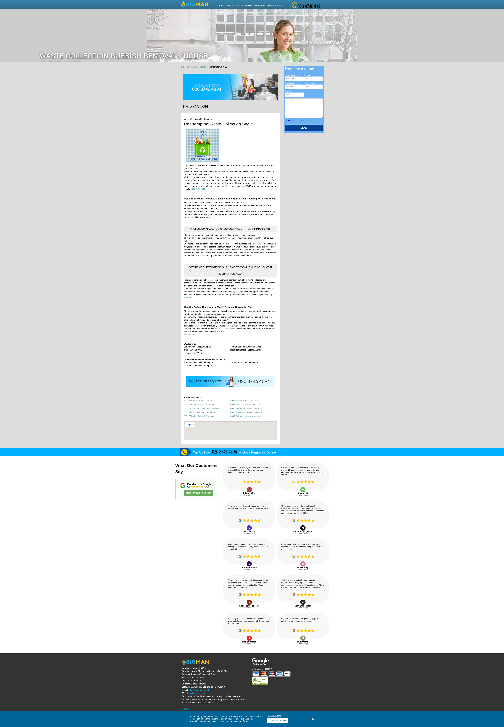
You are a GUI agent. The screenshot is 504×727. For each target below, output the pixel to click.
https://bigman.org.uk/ (197, 693)
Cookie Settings (274, 716)
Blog (238, 5)
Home (221, 5)
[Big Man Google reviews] (260, 664)
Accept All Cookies (278, 721)
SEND (304, 127)
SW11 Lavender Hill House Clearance (202, 408)
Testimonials (247, 5)
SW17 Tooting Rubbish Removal (199, 416)
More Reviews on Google (198, 493)
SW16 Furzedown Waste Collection (245, 412)
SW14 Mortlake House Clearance (199, 400)
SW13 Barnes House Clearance (244, 400)
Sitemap (185, 709)
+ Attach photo (295, 120)
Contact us (260, 5)
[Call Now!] (225, 452)
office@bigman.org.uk (199, 690)
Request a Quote (274, 5)
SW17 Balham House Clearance (244, 416)
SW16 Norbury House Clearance (199, 412)
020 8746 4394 (198, 189)
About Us (230, 5)
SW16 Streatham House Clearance (245, 408)
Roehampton (190, 334)
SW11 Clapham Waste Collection (244, 404)
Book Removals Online (259, 452)
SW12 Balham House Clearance (199, 404)
